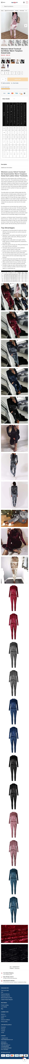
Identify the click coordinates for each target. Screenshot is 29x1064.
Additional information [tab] (6, 167)
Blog (2, 1008)
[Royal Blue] (8, 66)
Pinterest (3, 1028)
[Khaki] (17, 61)
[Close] (14, 99)
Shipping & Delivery (5, 995)
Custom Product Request (7, 999)
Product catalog (4, 1005)
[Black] (3, 61)
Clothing (16, 10)
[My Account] (24, 2)
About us (3, 1014)
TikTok (2, 1032)
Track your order (5, 990)
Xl (13, 73)
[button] (27, 2)
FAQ (2, 992)
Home (2, 10)
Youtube (3, 1030)
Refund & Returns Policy (6, 997)
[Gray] (13, 61)
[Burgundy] (8, 61)
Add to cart (18, 79)
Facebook (3, 1027)
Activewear (22, 10)
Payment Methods (5, 994)
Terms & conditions (5, 1019)
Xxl (17, 73)
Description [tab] (4, 164)
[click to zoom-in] (14, 25)
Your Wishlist (4, 1006)
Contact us (3, 1016)
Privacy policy (4, 1021)
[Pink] (3, 66)
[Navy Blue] (22, 61)
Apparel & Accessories (9, 10)
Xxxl (21, 73)
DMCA (2, 1017)
